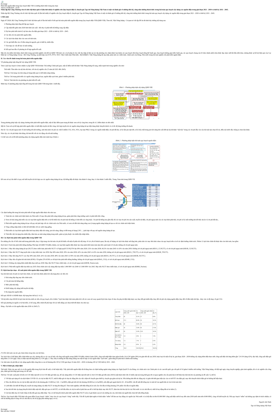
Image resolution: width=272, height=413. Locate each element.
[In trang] (4, 4)
